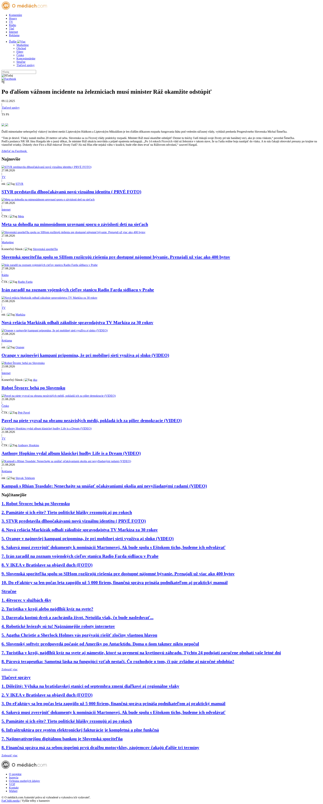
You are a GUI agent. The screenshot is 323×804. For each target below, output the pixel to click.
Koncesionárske (25, 58)
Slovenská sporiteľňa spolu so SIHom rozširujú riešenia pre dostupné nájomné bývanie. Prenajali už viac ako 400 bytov (115, 257)
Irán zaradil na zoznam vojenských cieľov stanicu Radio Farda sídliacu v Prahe (77, 289)
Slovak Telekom (25, 478)
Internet (13, 31)
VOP (12, 784)
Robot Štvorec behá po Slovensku (33, 387)
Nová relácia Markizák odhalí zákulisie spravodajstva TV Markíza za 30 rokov (77, 322)
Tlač (11, 28)
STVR (19, 183)
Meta (21, 216)
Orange (20, 347)
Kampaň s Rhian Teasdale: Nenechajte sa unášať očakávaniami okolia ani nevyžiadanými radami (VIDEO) (104, 486)
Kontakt (14, 787)
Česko (20, 55)
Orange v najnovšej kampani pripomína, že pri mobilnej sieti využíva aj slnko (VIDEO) (85, 355)
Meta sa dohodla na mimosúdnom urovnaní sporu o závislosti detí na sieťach (74, 224)
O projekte (15, 774)
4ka (35, 379)
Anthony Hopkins (28, 445)
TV (11, 21)
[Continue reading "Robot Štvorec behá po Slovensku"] (23, 363)
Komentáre (15, 15)
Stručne (20, 61)
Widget (13, 791)
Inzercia (13, 777)
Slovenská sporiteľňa (45, 249)
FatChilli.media (10, 800)
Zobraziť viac (9, 669)
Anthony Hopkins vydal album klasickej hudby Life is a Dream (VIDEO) (71, 453)
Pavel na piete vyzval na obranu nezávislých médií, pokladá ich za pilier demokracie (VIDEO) (91, 420)
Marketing (22, 45)
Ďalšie (13, 41)
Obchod (21, 48)
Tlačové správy (25, 65)
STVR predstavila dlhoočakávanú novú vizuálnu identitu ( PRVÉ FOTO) (71, 191)
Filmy (19, 51)
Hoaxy (13, 18)
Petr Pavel (24, 412)
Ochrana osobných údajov (24, 780)
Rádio (12, 25)
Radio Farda (25, 281)
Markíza (20, 314)
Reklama (14, 35)
